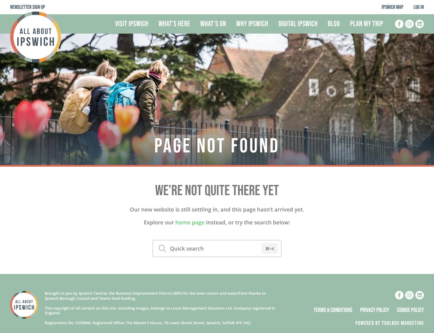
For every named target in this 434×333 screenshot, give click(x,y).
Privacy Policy (374, 310)
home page (189, 222)
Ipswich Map (392, 7)
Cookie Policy (410, 310)
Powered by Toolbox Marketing (389, 323)
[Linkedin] (419, 24)
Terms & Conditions (333, 310)
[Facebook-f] (399, 24)
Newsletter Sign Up (27, 7)
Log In (418, 7)
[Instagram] (409, 24)
